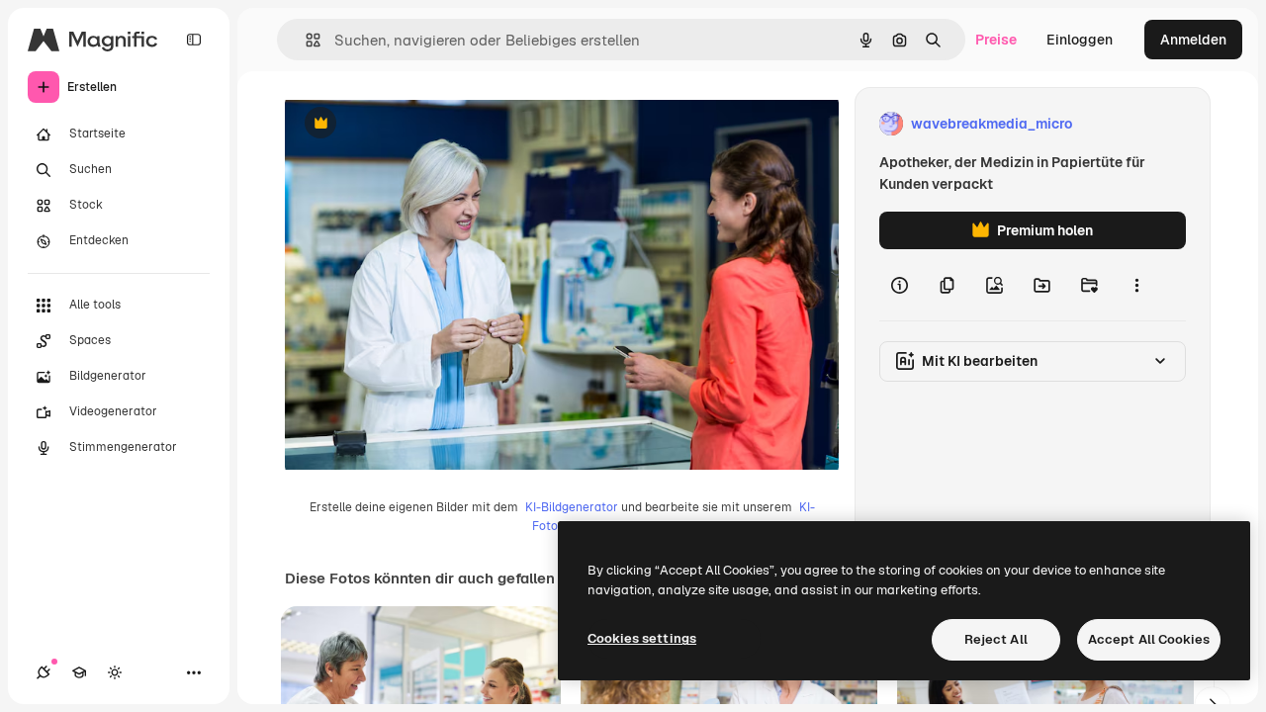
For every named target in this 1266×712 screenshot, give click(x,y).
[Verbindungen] (43, 672)
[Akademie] (79, 672)
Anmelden (1193, 39)
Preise (996, 39)
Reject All (996, 639)
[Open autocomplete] (305, 40)
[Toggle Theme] (115, 672)
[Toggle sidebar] (194, 39)
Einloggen (1079, 39)
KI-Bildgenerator (571, 507)
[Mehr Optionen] (1136, 285)
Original (411, 124)
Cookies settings (642, 638)
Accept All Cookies (1149, 639)
